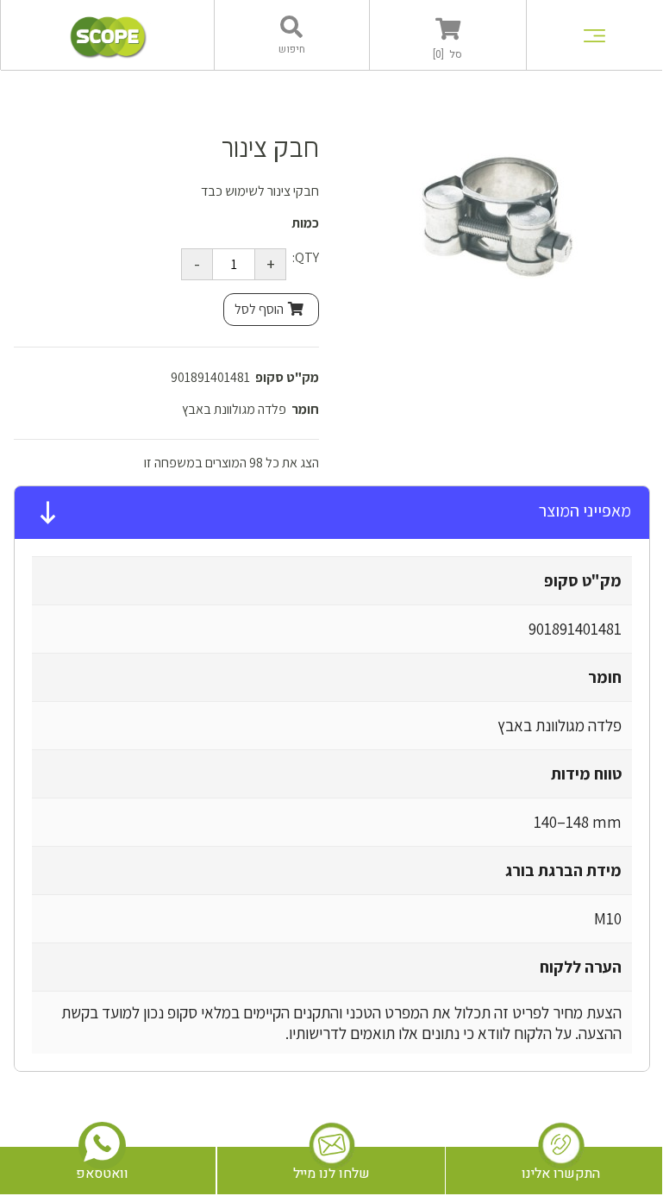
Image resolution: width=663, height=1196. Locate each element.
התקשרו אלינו (561, 1173)
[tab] (332, 513)
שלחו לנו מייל (331, 1173)
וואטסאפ (102, 1173)
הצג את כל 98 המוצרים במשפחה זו (231, 463)
